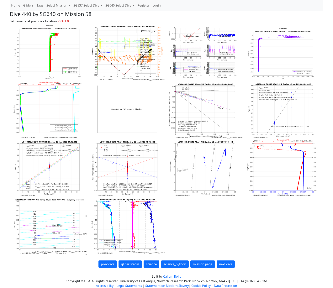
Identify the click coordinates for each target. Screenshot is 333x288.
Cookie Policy (201, 286)
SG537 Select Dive (86, 5)
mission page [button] (202, 264)
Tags (40, 5)
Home (15, 5)
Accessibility (105, 286)
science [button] (151, 264)
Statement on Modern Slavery (167, 286)
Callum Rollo (172, 276)
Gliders (28, 5)
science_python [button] (175, 264)
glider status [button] (130, 264)
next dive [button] (225, 264)
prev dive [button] (107, 264)
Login (157, 5)
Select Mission (57, 5)
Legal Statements (130, 286)
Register (143, 5)
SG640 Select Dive (118, 5)
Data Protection (225, 286)
